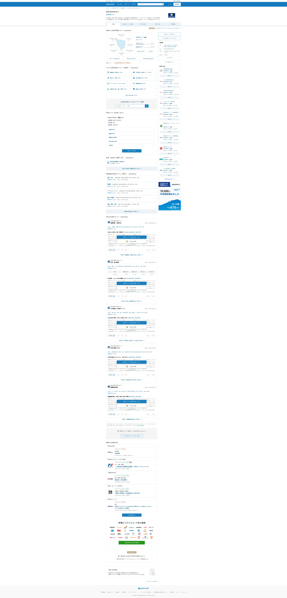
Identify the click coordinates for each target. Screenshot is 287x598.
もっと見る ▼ (169, 57)
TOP (113, 24)
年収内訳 (111, 145)
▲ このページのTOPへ (151, 581)
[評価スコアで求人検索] (131, 545)
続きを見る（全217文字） (136, 232)
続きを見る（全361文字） (135, 278)
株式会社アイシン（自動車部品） (171, 136)
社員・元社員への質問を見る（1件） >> (131, 168)
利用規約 (124, 592)
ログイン (170, 4)
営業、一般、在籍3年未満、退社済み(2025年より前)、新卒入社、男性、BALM (129, 266)
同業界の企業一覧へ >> (170, 179)
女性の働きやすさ (115, 348)
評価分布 (151, 51)
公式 (118, 12)
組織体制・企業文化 (116, 223)
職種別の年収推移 (113, 137)
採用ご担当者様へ (177, 0)
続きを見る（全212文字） (136, 396)
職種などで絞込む (141, 51)
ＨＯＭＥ (107, 8)
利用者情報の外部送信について (160, 592)
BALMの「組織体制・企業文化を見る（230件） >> (132, 254)
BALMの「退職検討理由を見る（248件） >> (131, 419)
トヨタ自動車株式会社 (168, 79)
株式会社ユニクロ (167, 146)
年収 (143, 24)
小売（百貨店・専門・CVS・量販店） (118, 8)
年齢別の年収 (112, 129)
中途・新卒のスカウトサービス (158, 28)
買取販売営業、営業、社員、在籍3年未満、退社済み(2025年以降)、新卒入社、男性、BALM (132, 352)
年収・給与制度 (115, 262)
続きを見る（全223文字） (136, 357)
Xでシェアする (118, 250)
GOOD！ (111, 249)
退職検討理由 (114, 387)
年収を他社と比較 (113, 141)
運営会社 (117, 592)
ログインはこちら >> (131, 245)
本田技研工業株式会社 (168, 90)
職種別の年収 (112, 133)
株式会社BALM (111, 12)
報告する (148, 296)
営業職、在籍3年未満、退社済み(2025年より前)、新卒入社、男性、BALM (128, 227)
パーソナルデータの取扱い (145, 592)
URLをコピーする (126, 250)
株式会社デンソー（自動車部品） (171, 112)
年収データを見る (132, 150)
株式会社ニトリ (167, 157)
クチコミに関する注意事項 (138, 425)
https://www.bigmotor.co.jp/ (169, 48)
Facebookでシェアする (122, 250)
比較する (169, 75)
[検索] (162, 4)
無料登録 (177, 4)
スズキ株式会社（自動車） (169, 168)
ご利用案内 (102, 592)
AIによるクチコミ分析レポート (174, 28)
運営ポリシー (110, 592)
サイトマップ (184, 592)
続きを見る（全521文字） (135, 317)
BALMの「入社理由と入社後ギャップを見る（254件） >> (131, 340)
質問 (158, 24)
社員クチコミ (128, 24)
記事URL (153, 296)
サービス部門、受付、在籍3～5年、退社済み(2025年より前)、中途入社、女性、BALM (130, 391)
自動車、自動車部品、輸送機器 (170, 46)
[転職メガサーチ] (169, 186)
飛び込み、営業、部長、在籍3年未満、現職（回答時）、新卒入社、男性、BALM (129, 312)
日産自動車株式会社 (168, 69)
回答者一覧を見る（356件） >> (131, 211)
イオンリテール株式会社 (169, 101)
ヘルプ (177, 592)
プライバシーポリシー (133, 592)
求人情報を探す (131, 515)
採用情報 (173, 24)
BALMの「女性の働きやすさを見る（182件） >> (131, 379)
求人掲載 (171, 592)
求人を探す (119, 4)
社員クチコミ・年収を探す (130, 4)
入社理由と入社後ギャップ (118, 308)
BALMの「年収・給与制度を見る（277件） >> (132, 301)
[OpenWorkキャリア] (169, 209)
